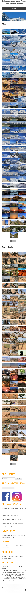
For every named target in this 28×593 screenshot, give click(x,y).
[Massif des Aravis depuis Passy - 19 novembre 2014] (14, 111)
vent (24, 578)
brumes (13, 569)
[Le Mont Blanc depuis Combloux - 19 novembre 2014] (6, 105)
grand (3, 572)
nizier (13, 576)
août (12, 567)
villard (12, 581)
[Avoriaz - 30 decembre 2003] (22, 192)
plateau (22, 577)
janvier (19, 572)
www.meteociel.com (6, 558)
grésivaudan (15, 572)
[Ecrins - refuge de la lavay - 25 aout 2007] (14, 222)
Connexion (4, 587)
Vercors (6, 580)
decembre (15, 570)
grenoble (8, 572)
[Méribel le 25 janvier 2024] (14, 44)
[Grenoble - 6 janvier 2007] (6, 204)
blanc (9, 569)
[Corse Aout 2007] (6, 210)
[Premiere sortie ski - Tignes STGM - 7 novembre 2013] (14, 130)
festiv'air (19, 570)
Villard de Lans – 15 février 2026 (9, 523)
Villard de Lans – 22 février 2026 (9, 519)
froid (22, 570)
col (11, 570)
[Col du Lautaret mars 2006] (22, 204)
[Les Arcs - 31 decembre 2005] (14, 185)
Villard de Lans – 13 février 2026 (9, 527)
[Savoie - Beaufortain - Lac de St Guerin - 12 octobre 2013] (14, 155)
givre (24, 570)
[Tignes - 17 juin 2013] (22, 124)
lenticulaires (9, 574)
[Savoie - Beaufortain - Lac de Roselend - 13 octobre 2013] (22, 167)
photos (18, 577)
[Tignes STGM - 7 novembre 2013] (22, 142)
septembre (9, 578)
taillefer (21, 578)
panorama (7, 577)
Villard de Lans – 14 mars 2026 (9, 515)
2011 (6, 567)
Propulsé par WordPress (18, 590)
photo (14, 577)
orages (3, 577)
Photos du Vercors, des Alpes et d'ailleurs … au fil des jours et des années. (14, 2)
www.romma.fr (5, 547)
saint (5, 578)
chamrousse (19, 569)
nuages (18, 575)
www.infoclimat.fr (11, 537)
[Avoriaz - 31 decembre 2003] (6, 192)
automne (15, 567)
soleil (16, 578)
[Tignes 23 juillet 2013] (6, 130)
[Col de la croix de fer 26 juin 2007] (14, 204)
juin (23, 572)
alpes (9, 567)
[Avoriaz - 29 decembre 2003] (14, 192)
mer (16, 574)
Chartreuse (6, 570)
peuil (11, 577)
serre (13, 578)
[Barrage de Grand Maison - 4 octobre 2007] (6, 198)
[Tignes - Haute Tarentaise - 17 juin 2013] (6, 118)
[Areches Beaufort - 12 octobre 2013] (14, 173)
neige (9, 576)
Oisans (23, 576)
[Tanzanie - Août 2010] (6, 255)
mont (19, 574)
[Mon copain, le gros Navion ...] (6, 279)
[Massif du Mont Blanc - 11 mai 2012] (14, 179)
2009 (3, 567)
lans (4, 573)
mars (13, 574)
